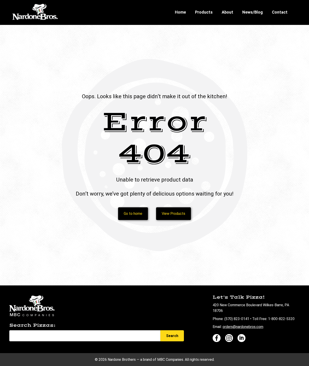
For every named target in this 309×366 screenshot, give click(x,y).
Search (172, 336)
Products (204, 12)
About (227, 12)
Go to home (133, 213)
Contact (280, 12)
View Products (173, 213)
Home (180, 12)
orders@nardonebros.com (243, 327)
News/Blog (252, 12)
